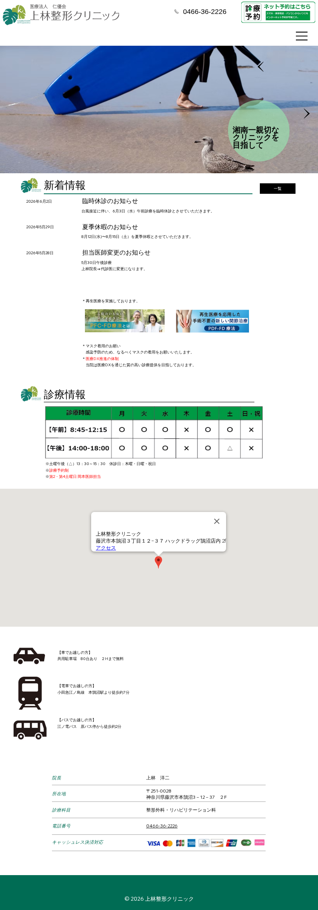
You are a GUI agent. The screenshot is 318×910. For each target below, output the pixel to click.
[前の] (260, 67)
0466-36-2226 (162, 826)
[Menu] (302, 36)
